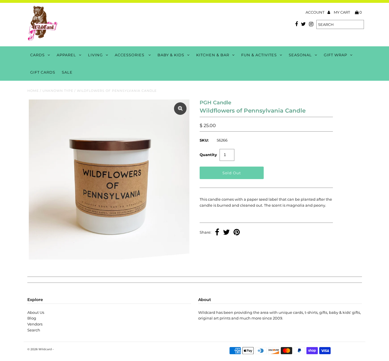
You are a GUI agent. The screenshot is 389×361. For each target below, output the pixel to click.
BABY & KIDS (170, 55)
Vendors (34, 324)
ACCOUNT (315, 12)
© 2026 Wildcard (39, 349)
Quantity (208, 154)
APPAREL (66, 55)
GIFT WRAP (335, 55)
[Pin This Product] (237, 233)
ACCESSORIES (130, 55)
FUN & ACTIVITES (259, 55)
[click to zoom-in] (180, 108)
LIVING (95, 55)
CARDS (37, 55)
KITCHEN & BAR (212, 55)
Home (33, 91)
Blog (31, 318)
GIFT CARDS (42, 72)
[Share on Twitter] (226, 233)
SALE (67, 72)
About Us (35, 312)
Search (33, 330)
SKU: (204, 140)
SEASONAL (300, 55)
